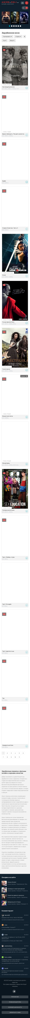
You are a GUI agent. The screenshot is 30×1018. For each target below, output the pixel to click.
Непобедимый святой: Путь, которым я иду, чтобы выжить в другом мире (15, 952)
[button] (9, 26)
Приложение (15, 997)
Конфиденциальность (15, 1007)
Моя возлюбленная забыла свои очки (13, 963)
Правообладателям (15, 1002)
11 (19, 757)
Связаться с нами (15, 1012)
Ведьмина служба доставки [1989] (12, 941)
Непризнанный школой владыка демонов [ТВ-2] (15, 974)
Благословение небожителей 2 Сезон (13, 920)
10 (15, 757)
